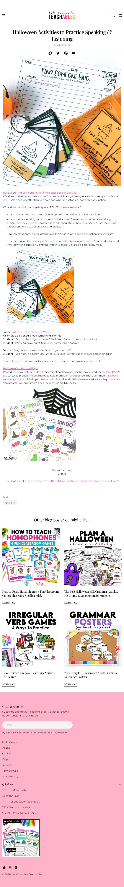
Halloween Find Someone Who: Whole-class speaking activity (40, 192)
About (6, 747)
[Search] (113, 15)
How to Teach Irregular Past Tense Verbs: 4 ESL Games (28, 675)
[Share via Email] (73, 53)
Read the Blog (11, 795)
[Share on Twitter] (58, 53)
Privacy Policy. (60, 732)
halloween (10, 503)
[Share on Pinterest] (66, 53)
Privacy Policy (10, 776)
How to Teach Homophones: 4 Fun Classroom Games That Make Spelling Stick (30, 593)
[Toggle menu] (3, 15)
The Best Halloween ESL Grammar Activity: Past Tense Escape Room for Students (91, 593)
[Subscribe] (69, 725)
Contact (7, 753)
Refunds (7, 765)
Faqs (5, 759)
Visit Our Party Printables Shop (20, 813)
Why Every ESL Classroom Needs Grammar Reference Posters (91, 675)
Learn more (8, 602)
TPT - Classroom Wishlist (16, 807)
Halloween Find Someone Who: (30, 332)
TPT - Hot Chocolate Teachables (21, 801)
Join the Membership (15, 790)
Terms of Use (10, 770)
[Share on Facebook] (50, 53)
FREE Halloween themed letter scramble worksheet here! (84, 481)
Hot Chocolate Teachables (26, 874)
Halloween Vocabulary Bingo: (20, 368)
